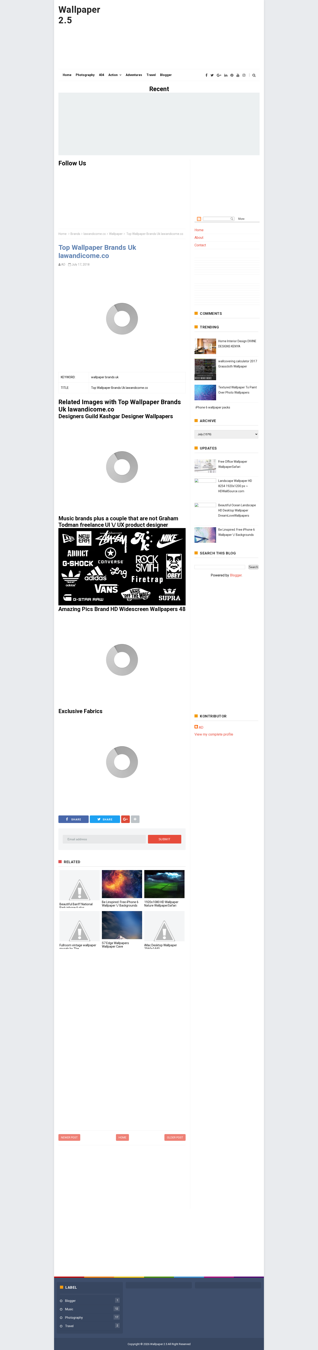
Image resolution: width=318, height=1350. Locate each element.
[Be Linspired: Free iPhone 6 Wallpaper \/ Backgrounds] (122, 884)
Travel (69, 1326)
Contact (200, 245)
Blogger (236, 575)
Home (62, 234)
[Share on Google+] (125, 819)
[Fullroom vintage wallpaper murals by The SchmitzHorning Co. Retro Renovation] (79, 926)
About (198, 238)
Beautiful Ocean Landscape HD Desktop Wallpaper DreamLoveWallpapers (237, 510)
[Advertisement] (181, 34)
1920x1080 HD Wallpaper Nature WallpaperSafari (161, 903)
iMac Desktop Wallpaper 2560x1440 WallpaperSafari (160, 948)
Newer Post (69, 1137)
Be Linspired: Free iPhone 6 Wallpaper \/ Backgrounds (120, 903)
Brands (75, 234)
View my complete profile (213, 734)
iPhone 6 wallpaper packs (213, 407)
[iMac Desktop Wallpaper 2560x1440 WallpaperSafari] (164, 926)
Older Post (175, 1137)
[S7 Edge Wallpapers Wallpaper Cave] (122, 925)
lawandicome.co (95, 234)
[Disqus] (122, 1012)
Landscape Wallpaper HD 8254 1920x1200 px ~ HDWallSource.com (235, 486)
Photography (74, 1317)
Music (69, 1309)
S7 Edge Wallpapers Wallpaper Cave (115, 944)
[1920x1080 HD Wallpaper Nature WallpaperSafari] (164, 884)
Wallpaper (116, 234)
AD (201, 727)
